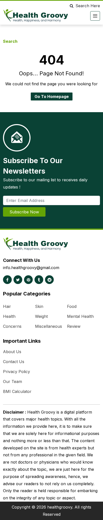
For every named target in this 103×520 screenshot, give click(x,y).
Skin (39, 306)
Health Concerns (12, 321)
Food (71, 306)
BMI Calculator (17, 391)
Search (10, 41)
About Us (12, 351)
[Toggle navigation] (95, 16)
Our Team (12, 381)
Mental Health (80, 316)
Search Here (88, 5)
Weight (41, 316)
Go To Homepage (51, 96)
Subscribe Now (24, 211)
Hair (7, 306)
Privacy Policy (16, 371)
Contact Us (13, 361)
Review (73, 326)
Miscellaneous (48, 326)
